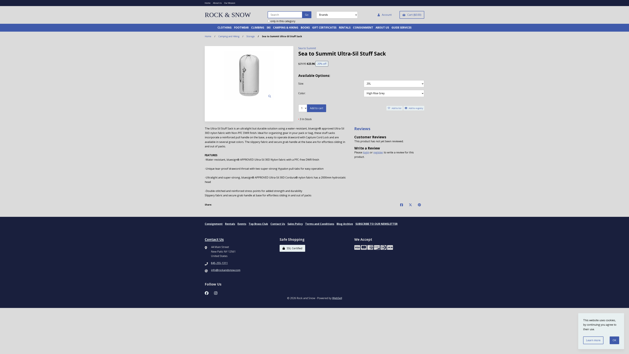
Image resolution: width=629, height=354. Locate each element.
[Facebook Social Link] (207, 292)
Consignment (214, 224)
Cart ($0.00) (413, 15)
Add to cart (316, 108)
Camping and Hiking (228, 36)
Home (207, 3)
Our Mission (229, 3)
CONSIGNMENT (363, 27)
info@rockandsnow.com (225, 270)
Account (386, 15)
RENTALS (345, 27)
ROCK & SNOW (228, 15)
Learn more (593, 340)
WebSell (337, 298)
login (366, 152)
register (378, 152)
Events (242, 224)
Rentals (230, 224)
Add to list (396, 108)
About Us (217, 3)
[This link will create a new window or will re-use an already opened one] (401, 205)
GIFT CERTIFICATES (324, 27)
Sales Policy (295, 224)
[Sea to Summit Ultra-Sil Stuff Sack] (249, 75)
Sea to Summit (307, 48)
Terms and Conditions (319, 224)
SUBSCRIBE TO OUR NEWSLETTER (376, 224)
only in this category (282, 21)
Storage (250, 36)
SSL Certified (294, 248)
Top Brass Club (258, 224)
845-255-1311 (219, 263)
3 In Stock (305, 119)
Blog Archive (345, 224)
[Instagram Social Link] (215, 292)
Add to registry (415, 108)
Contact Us (277, 224)
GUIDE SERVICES (401, 27)
